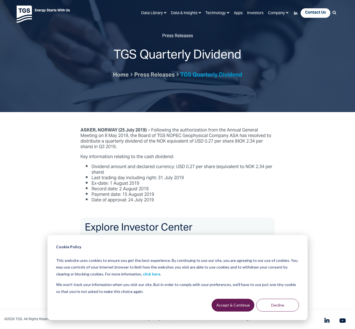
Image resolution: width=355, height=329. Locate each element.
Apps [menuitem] (238, 13)
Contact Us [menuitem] (315, 13)
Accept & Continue (233, 305)
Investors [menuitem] (255, 13)
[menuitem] (154, 13)
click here (151, 274)
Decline (277, 305)
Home (121, 75)
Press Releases (154, 75)
